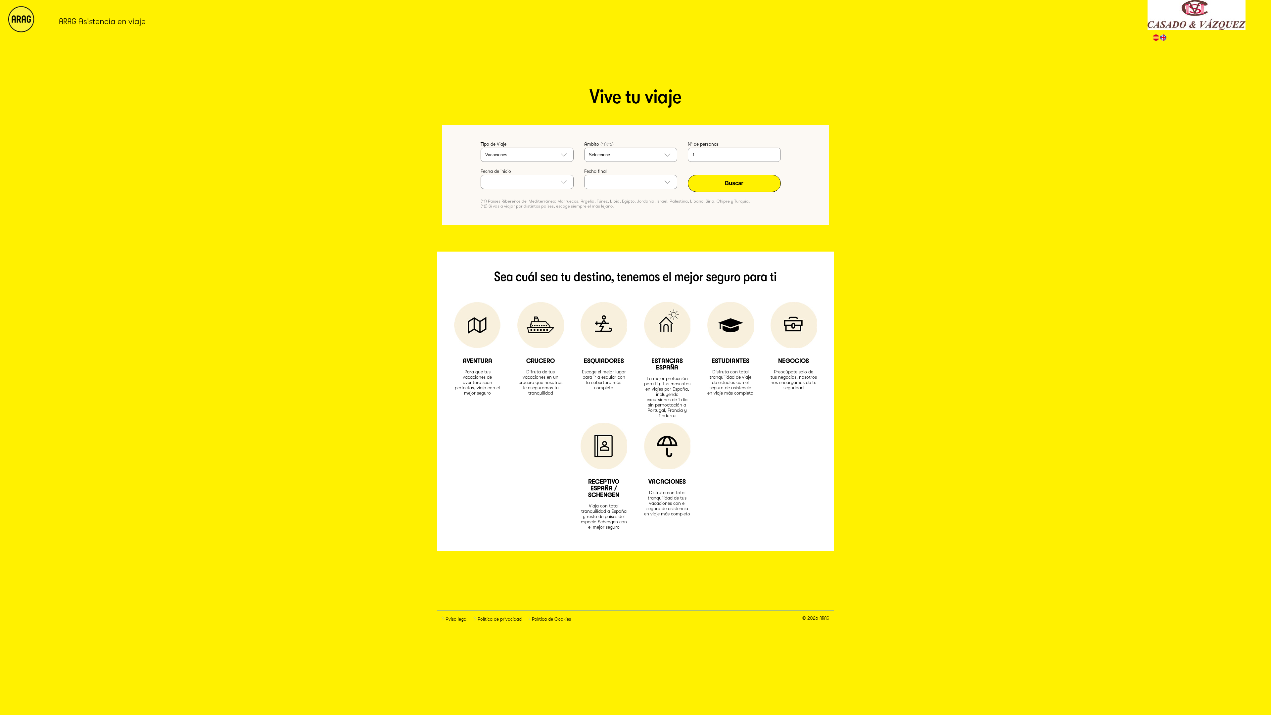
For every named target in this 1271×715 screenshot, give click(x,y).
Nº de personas (703, 144)
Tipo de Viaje (493, 144)
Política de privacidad (499, 619)
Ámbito (599, 144)
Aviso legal (455, 619)
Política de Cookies (551, 619)
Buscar (734, 183)
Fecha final (595, 171)
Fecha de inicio (496, 171)
